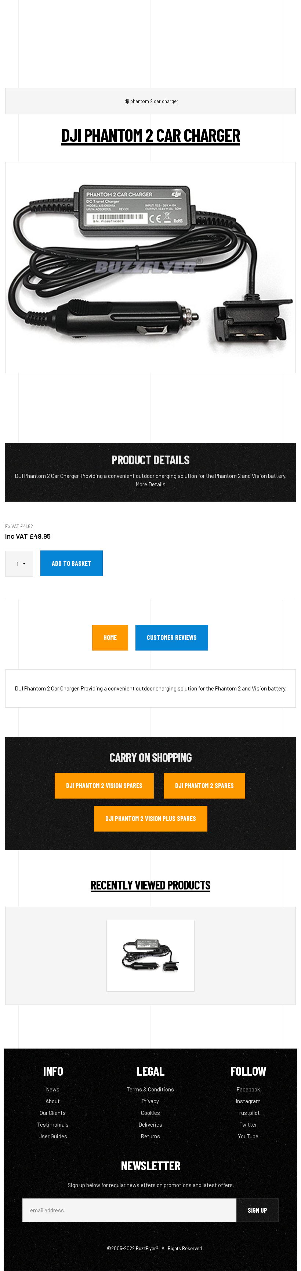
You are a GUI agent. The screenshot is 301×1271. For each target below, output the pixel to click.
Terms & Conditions (150, 1089)
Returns (150, 1136)
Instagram (248, 1101)
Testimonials (53, 1124)
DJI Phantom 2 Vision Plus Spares (150, 818)
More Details (150, 484)
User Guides (53, 1136)
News (52, 1089)
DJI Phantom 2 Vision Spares (104, 785)
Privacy (150, 1101)
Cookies (150, 1112)
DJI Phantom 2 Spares (204, 785)
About (53, 1101)
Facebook (248, 1089)
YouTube (248, 1136)
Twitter (248, 1124)
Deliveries (150, 1124)
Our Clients (53, 1112)
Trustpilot (248, 1112)
